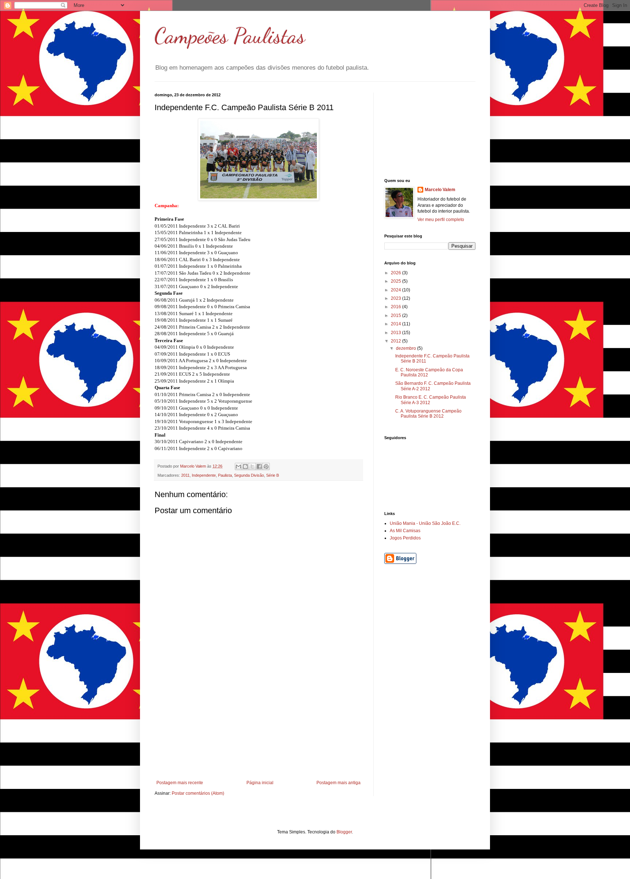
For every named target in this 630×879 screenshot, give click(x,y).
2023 (396, 298)
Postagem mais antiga (338, 782)
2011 (185, 475)
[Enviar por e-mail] (238, 466)
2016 (396, 306)
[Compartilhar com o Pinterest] (266, 466)
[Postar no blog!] (245, 466)
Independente (204, 475)
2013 (396, 332)
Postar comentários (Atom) (198, 793)
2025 (396, 281)
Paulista (225, 475)
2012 (396, 341)
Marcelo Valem (440, 189)
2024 (396, 290)
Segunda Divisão (249, 475)
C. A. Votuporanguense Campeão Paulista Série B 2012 (428, 413)
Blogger (344, 832)
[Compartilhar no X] (252, 466)
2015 (396, 315)
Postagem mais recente (179, 782)
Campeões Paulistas (230, 36)
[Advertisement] (258, 725)
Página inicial (259, 782)
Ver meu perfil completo (440, 219)
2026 (396, 272)
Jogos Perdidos (405, 538)
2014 (396, 323)
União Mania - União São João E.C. (425, 523)
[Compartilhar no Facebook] (259, 466)
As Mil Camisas (405, 530)
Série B (272, 475)
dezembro (406, 348)
